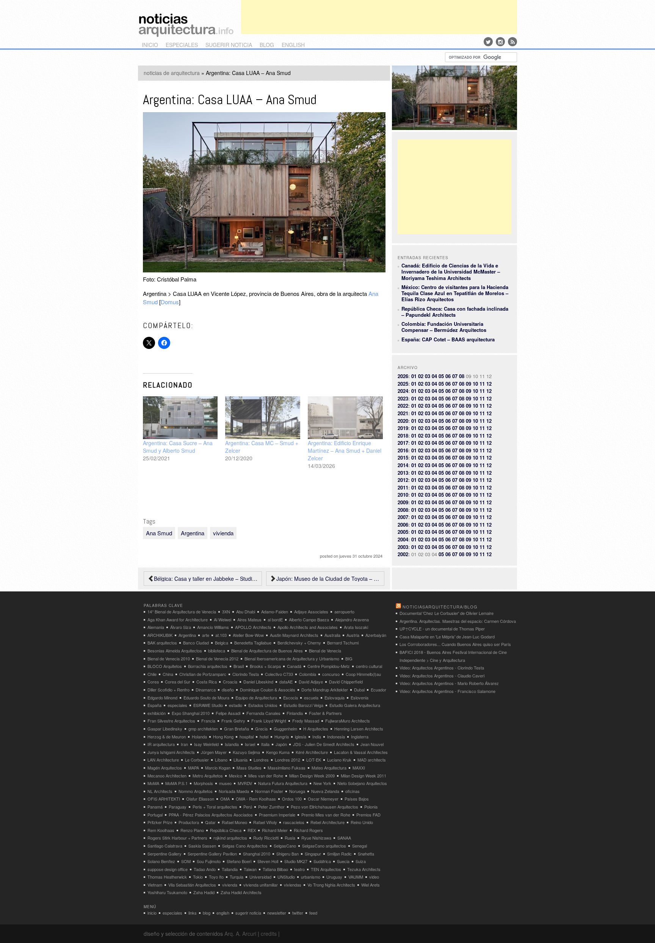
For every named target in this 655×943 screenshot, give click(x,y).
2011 (403, 487)
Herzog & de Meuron (166, 736)
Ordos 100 (292, 799)
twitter (297, 913)
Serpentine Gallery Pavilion (212, 854)
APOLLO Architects (253, 627)
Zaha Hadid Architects (241, 892)
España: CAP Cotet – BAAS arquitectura (448, 339)
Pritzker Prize (159, 822)
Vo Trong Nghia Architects (331, 885)
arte (205, 635)
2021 (403, 413)
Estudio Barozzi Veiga (303, 705)
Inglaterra (359, 736)
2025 (403, 383)
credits (269, 933)
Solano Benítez (161, 861)
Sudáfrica (322, 861)
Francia (208, 721)
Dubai (359, 690)
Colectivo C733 (279, 674)
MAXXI (359, 768)
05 (441, 376)
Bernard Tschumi (343, 643)
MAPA (193, 768)
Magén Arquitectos (164, 768)
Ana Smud (159, 533)
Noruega (297, 791)
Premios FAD (368, 815)
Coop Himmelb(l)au (363, 674)
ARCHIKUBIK (159, 635)
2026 (403, 376)
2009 (403, 502)
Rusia (290, 838)
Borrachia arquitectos (207, 666)
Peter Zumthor (271, 807)
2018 (403, 435)
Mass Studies (249, 768)
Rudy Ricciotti (266, 838)
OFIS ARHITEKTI (163, 799)
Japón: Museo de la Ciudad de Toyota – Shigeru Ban (328, 578)
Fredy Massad (305, 721)
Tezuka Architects (364, 869)
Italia (265, 744)
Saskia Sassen (202, 846)
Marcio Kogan (217, 768)
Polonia (371, 807)
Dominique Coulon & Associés (267, 690)
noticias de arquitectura (172, 73)
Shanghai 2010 (256, 854)
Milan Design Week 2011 (363, 776)
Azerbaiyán (375, 635)
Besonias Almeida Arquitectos (174, 650)
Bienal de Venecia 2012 (217, 658)
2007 (403, 517)
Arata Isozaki (356, 627)
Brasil (238, 666)
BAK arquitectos (162, 643)
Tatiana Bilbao (275, 869)
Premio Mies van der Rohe (325, 815)
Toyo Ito (216, 877)
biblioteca (216, 650)
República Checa (225, 830)
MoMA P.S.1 (176, 783)
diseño (228, 690)
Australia (332, 635)
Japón (281, 744)
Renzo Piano (192, 830)
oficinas (352, 791)
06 (448, 376)
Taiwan (250, 869)
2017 (403, 442)
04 (434, 376)
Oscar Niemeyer (323, 799)
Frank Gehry (233, 721)
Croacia (230, 682)
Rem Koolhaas (160, 830)
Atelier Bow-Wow (248, 635)
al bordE (275, 619)
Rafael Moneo (234, 822)
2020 (403, 420)
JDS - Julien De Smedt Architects (323, 744)
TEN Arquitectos (326, 869)
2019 (403, 428)
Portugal (155, 815)
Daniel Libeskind (258, 682)
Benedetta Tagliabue (252, 643)
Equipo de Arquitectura (256, 697)
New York (322, 783)
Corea (153, 682)
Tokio (198, 877)
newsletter (276, 913)
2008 (403, 509)
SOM (186, 861)
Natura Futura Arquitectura (282, 783)
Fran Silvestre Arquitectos (171, 721)
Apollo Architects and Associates (307, 627)
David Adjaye (311, 682)
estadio (235, 705)
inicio (150, 44)
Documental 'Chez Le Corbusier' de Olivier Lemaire (447, 613)
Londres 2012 (287, 760)
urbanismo (310, 877)
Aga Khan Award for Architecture (177, 619)
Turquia (236, 877)
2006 (403, 524)
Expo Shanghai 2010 (191, 713)
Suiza (361, 861)
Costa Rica (206, 682)
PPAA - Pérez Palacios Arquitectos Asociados (211, 815)
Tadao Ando (205, 869)
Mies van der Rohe (265, 776)
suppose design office (167, 869)
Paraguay (177, 807)
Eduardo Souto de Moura (206, 697)
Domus (170, 302)
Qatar (210, 822)
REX (252, 830)
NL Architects (159, 791)
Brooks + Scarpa (265, 666)
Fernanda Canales (263, 713)
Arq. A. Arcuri (240, 933)
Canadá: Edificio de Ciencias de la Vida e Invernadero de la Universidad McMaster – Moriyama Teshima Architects (450, 271)
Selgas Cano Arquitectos (245, 846)
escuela (311, 697)
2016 (403, 450)
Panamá (155, 807)
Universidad (260, 877)
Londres (261, 760)
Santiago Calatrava (164, 846)
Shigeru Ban (287, 854)
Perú (247, 807)
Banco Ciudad (196, 643)
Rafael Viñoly (265, 822)
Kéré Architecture (312, 752)
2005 (403, 531)
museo (225, 783)
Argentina (192, 533)
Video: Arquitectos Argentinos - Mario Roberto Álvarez (449, 683)
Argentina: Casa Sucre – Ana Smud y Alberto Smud (178, 446)
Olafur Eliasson (200, 799)
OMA (225, 799)
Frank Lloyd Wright (268, 721)
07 (455, 376)
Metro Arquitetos (208, 776)
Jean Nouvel (372, 744)
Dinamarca (206, 690)
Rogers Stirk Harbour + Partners (177, 838)
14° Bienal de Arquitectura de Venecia (181, 611)
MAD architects (371, 760)
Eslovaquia (334, 697)
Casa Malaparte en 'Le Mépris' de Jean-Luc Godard (447, 636)
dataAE (286, 682)
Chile (152, 674)
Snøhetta (366, 854)
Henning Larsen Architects (358, 729)
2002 (403, 554)
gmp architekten (203, 729)
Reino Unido (362, 822)
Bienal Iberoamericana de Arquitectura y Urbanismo (291, 658)
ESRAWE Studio (208, 705)
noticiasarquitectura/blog (440, 607)
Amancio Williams (213, 627)
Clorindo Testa (245, 674)
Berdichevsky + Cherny (299, 643)
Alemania (155, 627)
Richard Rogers (308, 830)
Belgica (221, 643)
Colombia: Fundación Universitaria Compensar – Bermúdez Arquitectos (443, 326)
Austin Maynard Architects (294, 635)
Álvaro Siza (180, 627)
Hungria (281, 736)
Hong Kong (223, 736)
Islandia (232, 744)
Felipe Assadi (228, 713)
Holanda (199, 736)
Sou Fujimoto (209, 861)
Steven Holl (267, 861)
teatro (299, 869)
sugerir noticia (228, 44)
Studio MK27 (295, 861)
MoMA (153, 783)
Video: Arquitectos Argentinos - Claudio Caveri (442, 675)
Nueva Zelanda (325, 791)
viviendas (292, 885)
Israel (250, 744)
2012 (403, 479)
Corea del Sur (177, 682)
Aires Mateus (249, 619)
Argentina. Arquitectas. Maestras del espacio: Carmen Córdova (458, 621)
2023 (403, 398)
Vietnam (154, 885)
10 (475, 383)
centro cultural (369, 666)
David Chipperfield (346, 682)
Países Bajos (357, 799)
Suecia (343, 861)
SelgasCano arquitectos (324, 846)
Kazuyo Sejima (246, 752)
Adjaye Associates (311, 611)
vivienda (223, 533)
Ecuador (378, 690)
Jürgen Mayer (214, 752)
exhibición (156, 713)
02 (420, 376)
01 (414, 376)
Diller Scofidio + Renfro (168, 690)
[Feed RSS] (512, 41)
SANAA (344, 838)
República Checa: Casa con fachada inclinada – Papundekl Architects (454, 311)
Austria (352, 635)
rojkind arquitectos (230, 838)
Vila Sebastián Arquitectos (192, 885)
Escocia (290, 697)
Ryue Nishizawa (316, 838)
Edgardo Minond (162, 697)
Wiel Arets (370, 885)
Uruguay (334, 877)
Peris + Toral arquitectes (215, 807)
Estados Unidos (262, 705)
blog (267, 44)
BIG (349, 658)
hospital (247, 736)
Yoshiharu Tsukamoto (167, 892)
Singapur (313, 854)
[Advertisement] (379, 17)
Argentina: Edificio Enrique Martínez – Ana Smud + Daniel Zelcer (344, 450)
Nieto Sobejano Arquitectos (362, 783)
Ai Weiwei (222, 619)
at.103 (221, 635)
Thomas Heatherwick (167, 877)
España (154, 705)
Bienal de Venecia (325, 650)
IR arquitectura (161, 744)
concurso (331, 674)
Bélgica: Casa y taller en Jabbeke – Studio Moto (206, 578)
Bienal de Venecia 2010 (168, 658)
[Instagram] (500, 41)
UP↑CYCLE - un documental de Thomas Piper (442, 629)
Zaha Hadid (204, 892)
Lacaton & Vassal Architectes (361, 752)
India (316, 736)
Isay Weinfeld (206, 744)
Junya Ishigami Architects (171, 752)
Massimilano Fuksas (287, 768)
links (192, 913)
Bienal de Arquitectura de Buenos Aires (267, 650)
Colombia (307, 674)
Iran (184, 744)
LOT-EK (313, 760)
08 (461, 376)
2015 (403, 457)
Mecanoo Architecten (166, 776)
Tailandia (230, 869)
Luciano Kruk (339, 760)
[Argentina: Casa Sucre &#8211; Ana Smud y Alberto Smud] (180, 417)
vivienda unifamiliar (260, 885)
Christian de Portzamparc (202, 674)
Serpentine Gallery (164, 854)
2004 (403, 539)
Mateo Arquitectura (329, 768)
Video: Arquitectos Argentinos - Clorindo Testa (442, 668)
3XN (226, 611)
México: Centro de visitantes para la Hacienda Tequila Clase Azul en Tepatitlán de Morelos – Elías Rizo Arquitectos (454, 293)
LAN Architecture (163, 760)
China (168, 674)
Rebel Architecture (327, 822)
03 (427, 376)
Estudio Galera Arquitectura (354, 705)
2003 (403, 546)
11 (482, 383)
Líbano (221, 760)
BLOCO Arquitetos (164, 666)
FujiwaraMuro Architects (347, 721)
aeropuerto (344, 611)
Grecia (261, 729)
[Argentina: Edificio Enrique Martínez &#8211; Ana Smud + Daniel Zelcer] (345, 417)
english (293, 44)
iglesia (300, 736)
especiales (182, 44)
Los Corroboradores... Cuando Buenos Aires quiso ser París (455, 644)
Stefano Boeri (239, 861)
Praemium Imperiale (277, 815)
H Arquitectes (315, 729)
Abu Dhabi (245, 611)
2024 (403, 390)
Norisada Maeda (234, 791)
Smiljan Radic (339, 854)
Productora (189, 822)
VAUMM (355, 877)
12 (489, 383)
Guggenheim (285, 729)
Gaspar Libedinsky (164, 729)
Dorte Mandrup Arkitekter (324, 690)
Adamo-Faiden (274, 611)
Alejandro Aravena (352, 619)
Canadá (294, 666)
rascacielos (293, 822)
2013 (403, 472)
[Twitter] (488, 41)
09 (468, 383)
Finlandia (295, 713)
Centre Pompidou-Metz (328, 666)
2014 (403, 465)
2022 (403, 405)
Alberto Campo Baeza (309, 619)
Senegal (359, 846)
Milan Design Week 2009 (312, 776)
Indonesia (336, 736)
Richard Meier (275, 830)
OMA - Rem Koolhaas (256, 799)
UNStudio (286, 877)
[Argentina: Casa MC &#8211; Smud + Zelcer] (262, 417)
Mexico (235, 776)
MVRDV (245, 783)
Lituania (240, 760)
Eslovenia (359, 697)
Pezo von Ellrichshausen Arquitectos (324, 807)
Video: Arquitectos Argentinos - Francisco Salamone (447, 691)
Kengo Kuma (278, 752)
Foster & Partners (325, 713)
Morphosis (203, 783)
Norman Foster (269, 791)
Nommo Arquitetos (196, 791)
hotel (264, 736)
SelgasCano (285, 846)
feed (313, 913)
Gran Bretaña (236, 729)
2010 (403, 494)
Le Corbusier (197, 760)
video (374, 877)
